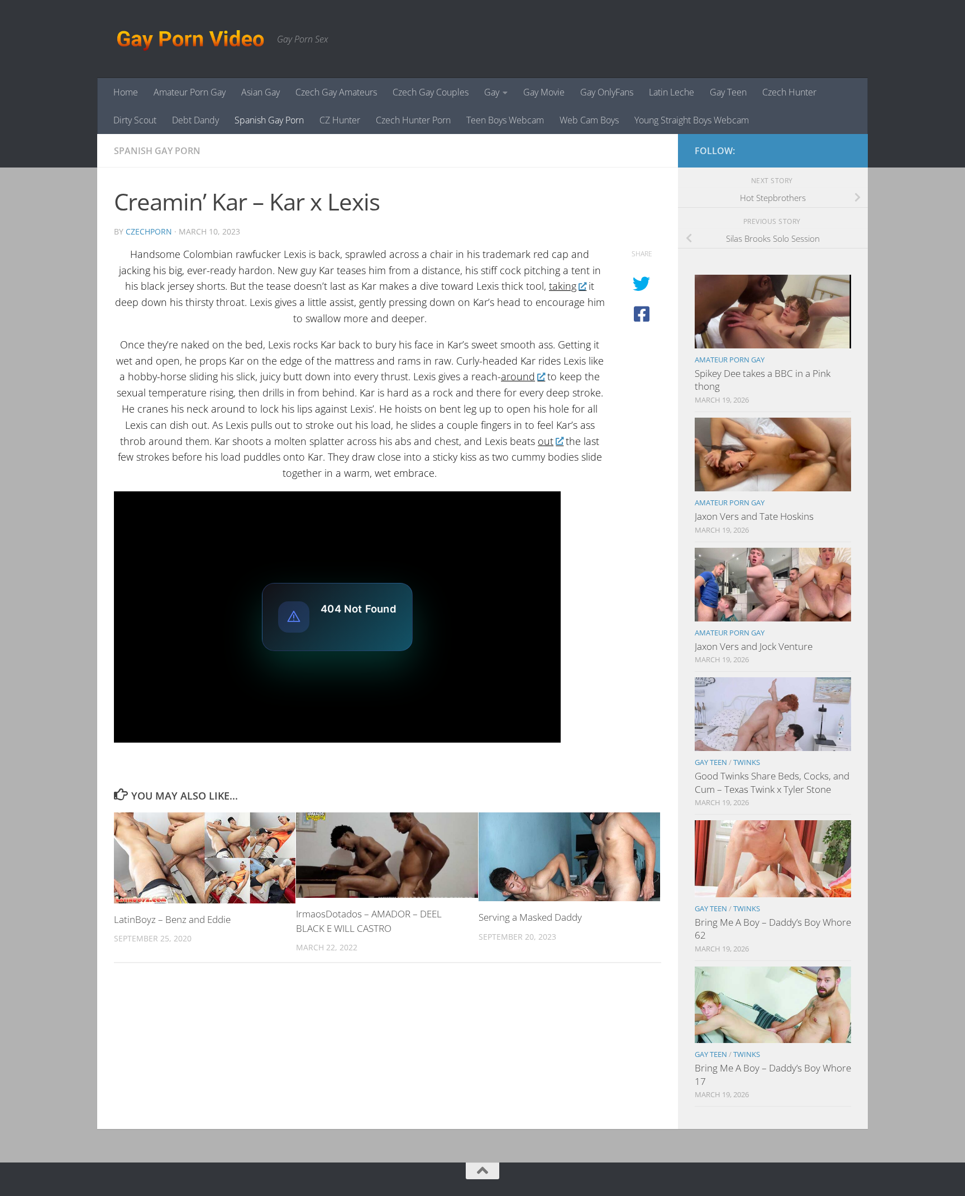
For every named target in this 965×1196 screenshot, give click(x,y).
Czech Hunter (789, 92)
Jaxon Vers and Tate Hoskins (754, 516)
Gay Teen (728, 92)
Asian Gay (260, 92)
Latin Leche (671, 92)
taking (562, 286)
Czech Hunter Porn (413, 120)
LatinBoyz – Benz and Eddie (172, 919)
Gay (491, 92)
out (545, 441)
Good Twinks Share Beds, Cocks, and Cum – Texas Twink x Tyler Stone (772, 782)
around (518, 376)
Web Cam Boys (589, 120)
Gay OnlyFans (606, 92)
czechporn (149, 231)
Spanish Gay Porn (269, 120)
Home (125, 92)
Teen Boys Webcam (505, 120)
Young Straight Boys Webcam (691, 120)
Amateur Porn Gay (190, 92)
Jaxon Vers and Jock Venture (754, 646)
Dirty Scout (134, 120)
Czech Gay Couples (431, 92)
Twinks (746, 762)
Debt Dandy (195, 120)
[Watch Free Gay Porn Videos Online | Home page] (190, 39)
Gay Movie (544, 92)
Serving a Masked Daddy (530, 917)
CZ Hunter (339, 120)
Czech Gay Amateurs (336, 92)
